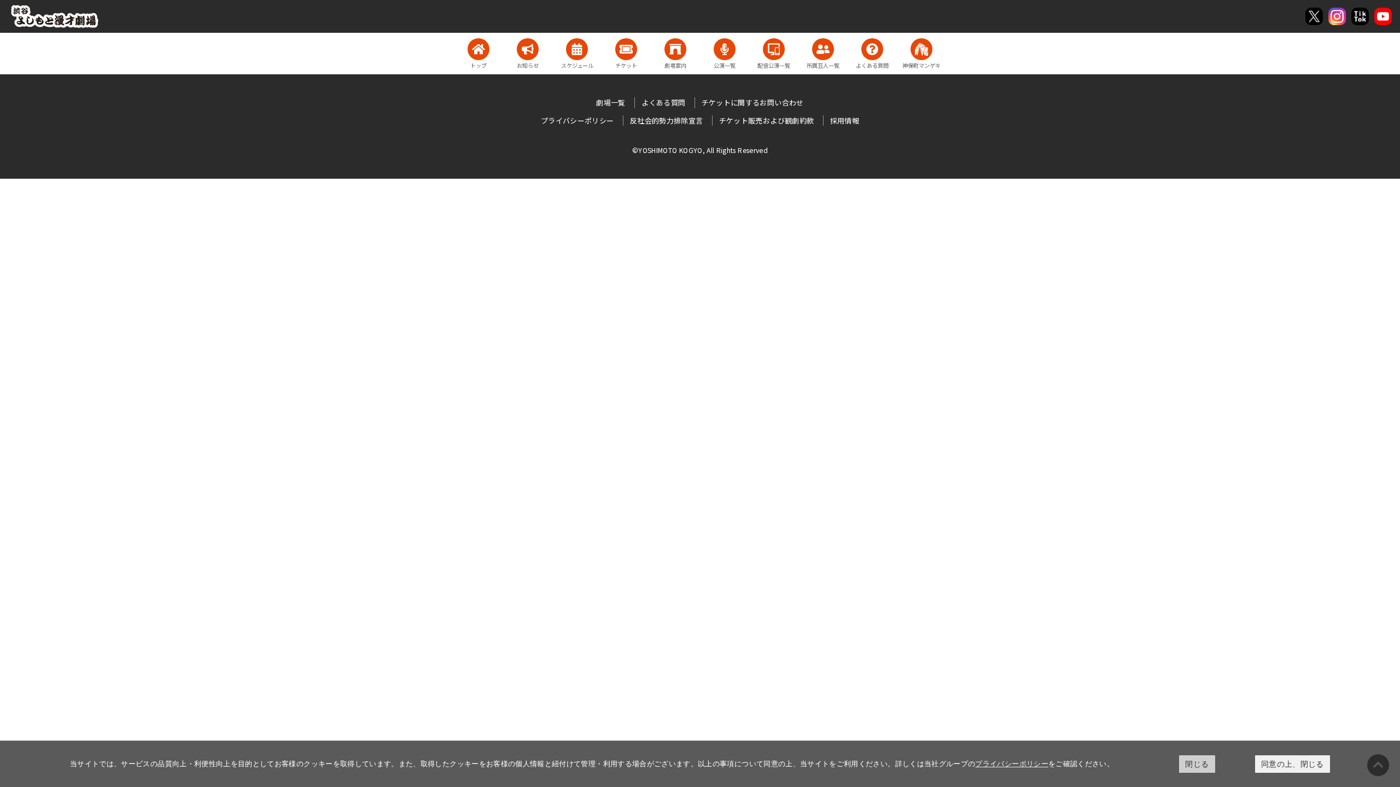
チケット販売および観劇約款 (766, 120)
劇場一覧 (610, 102)
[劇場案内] (675, 49)
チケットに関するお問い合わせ (753, 102)
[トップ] (478, 49)
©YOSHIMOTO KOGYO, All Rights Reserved (700, 150)
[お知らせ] (528, 49)
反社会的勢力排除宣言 (666, 120)
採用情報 (844, 120)
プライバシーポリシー (1011, 763)
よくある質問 (663, 102)
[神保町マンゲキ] (921, 49)
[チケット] (626, 49)
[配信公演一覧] (774, 49)
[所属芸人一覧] (823, 49)
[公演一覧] (725, 49)
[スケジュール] (577, 49)
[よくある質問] (872, 49)
